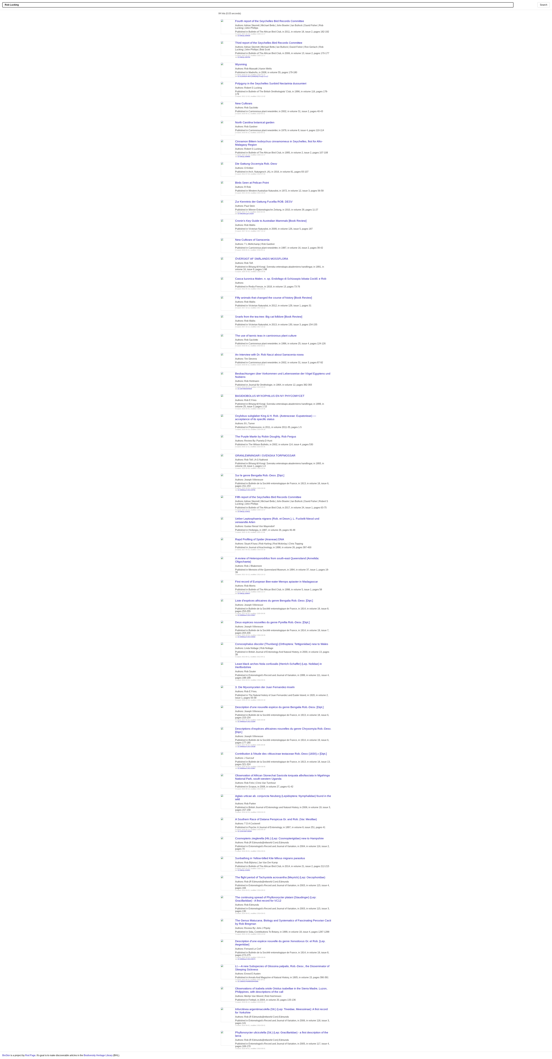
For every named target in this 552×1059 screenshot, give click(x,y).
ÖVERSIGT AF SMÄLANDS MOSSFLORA (261, 258)
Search (543, 5)
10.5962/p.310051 (244, 870)
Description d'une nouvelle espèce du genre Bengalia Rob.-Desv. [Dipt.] (279, 707)
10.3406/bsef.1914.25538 (246, 746)
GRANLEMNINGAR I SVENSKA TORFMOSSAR (265, 455)
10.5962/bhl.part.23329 (246, 214)
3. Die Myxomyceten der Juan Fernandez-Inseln (265, 687)
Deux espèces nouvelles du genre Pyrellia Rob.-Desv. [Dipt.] (272, 622)
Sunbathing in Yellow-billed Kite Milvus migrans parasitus (270, 858)
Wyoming (241, 64)
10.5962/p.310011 (244, 511)
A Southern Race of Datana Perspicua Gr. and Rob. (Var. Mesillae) (276, 819)
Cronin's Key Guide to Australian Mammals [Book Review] (270, 220)
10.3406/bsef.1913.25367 (246, 768)
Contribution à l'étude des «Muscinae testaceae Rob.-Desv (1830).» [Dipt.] (281, 753)
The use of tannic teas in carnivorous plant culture (266, 335)
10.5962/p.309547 (244, 593)
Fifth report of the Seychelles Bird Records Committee (268, 497)
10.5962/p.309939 (244, 36)
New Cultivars (243, 103)
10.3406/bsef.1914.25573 (246, 959)
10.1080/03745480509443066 (248, 981)
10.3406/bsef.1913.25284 (246, 721)
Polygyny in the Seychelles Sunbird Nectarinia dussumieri (270, 83)
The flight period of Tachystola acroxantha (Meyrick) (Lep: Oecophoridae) (280, 877)
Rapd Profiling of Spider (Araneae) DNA (259, 539)
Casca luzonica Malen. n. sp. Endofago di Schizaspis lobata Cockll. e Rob (280, 278)
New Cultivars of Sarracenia (252, 239)
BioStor (6, 1055)
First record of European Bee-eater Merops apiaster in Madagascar (276, 581)
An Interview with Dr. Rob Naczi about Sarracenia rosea (269, 354)
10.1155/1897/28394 (245, 831)
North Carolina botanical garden (254, 122)
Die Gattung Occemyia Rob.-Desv (256, 163)
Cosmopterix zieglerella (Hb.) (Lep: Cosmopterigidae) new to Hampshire (279, 838)
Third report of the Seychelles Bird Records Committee (268, 42)
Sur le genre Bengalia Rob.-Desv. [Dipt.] (259, 475)
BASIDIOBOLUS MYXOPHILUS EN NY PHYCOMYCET (269, 395)
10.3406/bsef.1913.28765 (246, 490)
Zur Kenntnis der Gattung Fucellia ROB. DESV (264, 201)
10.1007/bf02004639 (245, 389)
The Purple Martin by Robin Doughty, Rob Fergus (265, 436)
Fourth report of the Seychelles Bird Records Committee (269, 21)
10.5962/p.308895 (244, 156)
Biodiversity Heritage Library (98, 1055)
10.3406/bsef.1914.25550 (246, 637)
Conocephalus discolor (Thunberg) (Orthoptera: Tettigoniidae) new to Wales (281, 644)
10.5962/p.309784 (244, 57)
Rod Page (30, 1055)
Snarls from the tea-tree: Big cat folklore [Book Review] (268, 316)
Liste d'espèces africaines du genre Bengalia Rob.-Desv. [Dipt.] (274, 600)
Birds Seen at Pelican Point (252, 182)
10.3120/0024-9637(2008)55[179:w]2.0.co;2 (253, 76)
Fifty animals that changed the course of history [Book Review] (273, 297)
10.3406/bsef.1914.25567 (246, 615)
